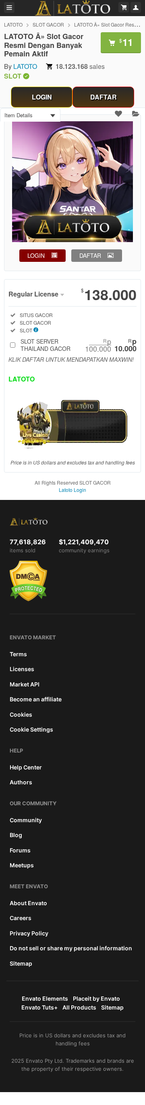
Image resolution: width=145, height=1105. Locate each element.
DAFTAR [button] (90, 255)
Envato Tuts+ (39, 1007)
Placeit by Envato (96, 998)
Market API (24, 684)
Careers (20, 917)
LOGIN (42, 97)
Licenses (22, 668)
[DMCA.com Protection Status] (28, 599)
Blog (16, 834)
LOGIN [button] (36, 255)
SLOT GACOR (48, 24)
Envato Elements (45, 998)
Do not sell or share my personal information (71, 948)
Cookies (21, 714)
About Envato (28, 903)
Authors (21, 782)
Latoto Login (72, 489)
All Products (79, 1007)
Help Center (26, 767)
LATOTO (13, 24)
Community (26, 820)
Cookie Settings (31, 729)
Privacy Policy (29, 933)
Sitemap (21, 963)
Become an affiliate (36, 699)
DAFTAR (103, 97)
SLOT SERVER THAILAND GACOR (79, 345)
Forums (20, 850)
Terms (18, 654)
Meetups (22, 865)
